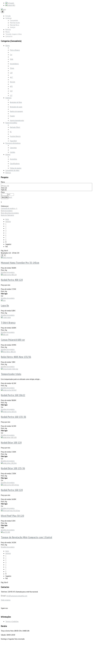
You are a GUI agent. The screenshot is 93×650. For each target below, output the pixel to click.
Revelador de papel (16, 107)
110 (11, 91)
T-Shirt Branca (8, 322)
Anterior (8, 221)
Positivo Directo (15, 136)
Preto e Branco (15, 50)
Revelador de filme (16, 102)
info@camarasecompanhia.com (16, 596)
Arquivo (7, 154)
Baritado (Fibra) (15, 127)
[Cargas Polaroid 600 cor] (4, 334)
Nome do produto (6, 210)
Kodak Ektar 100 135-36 (13, 468)
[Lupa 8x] (3, 300)
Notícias (8, 29)
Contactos (8, 36)
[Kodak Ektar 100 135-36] (9, 463)
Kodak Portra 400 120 (12, 280)
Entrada (8, 16)
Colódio (12, 152)
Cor (11, 54)
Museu (7, 32)
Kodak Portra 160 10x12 (13, 395)
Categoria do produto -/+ (9, 208)
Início (7, 219)
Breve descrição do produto (10, 213)
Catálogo (8, 18)
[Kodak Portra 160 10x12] (8, 390)
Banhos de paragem (16, 111)
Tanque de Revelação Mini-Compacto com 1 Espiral (26, 537)
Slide (11, 59)
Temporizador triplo (11, 374)
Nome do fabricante (7, 215)
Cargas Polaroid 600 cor (13, 339)
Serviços (12, 27)
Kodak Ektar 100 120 (11, 442)
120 (11, 73)
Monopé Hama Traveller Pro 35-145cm (20, 262)
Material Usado (15, 23)
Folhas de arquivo (15, 168)
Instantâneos (14, 64)
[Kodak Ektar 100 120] (9, 437)
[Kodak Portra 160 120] (10, 485)
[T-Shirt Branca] (6, 317)
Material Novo (14, 25)
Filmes (7, 45)
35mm (12, 68)
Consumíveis (14, 20)
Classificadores (15, 163)
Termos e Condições (11, 621)
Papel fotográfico (11, 123)
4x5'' (11, 77)
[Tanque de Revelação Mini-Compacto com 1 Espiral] (5, 532)
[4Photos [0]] (46, 186)
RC (11, 132)
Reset (10, 197)
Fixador (12, 116)
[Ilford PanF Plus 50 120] (10, 510)
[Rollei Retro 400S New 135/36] (8, 352)
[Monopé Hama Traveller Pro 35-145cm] (6, 257)
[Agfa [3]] (46, 190)
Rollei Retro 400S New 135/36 (16, 357)
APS (11, 86)
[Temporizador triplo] (9, 369)
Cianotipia (13, 147)
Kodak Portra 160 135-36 (13, 417)
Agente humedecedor (17, 120)
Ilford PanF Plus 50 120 (12, 515)
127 (11, 95)
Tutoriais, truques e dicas (13, 34)
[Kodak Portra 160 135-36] (8, 411)
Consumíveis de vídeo (12, 170)
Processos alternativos (13, 143)
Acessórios (13, 159)
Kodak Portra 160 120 (12, 490)
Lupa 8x (5, 305)
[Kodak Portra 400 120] (8, 274)
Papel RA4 (13, 141)
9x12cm (12, 82)
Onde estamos (5, 600)
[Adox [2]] (46, 188)
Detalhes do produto (8, 272)
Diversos (8, 172)
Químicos (8, 98)
